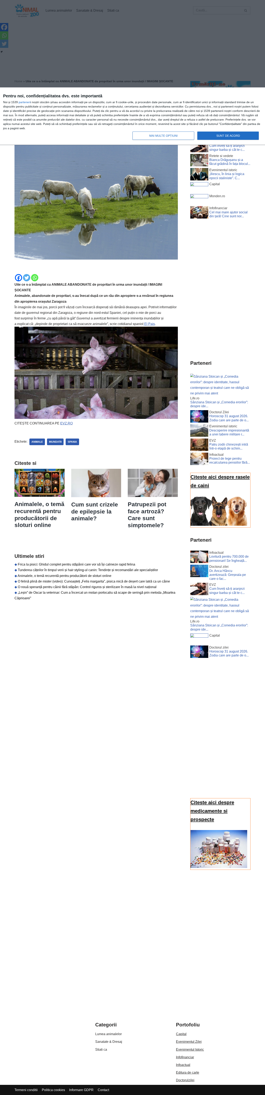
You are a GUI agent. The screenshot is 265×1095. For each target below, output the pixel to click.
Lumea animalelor (108, 1034)
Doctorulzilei (185, 1080)
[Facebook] (18, 277)
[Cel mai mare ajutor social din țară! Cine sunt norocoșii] (199, 213)
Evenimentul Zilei (189, 1041)
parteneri (24, 102)
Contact (103, 1090)
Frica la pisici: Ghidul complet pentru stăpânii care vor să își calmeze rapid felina (76, 564)
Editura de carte (187, 1072)
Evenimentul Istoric (190, 1049)
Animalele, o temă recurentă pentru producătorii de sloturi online (64, 576)
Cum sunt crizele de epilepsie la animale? (94, 511)
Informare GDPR (81, 1090)
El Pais (149, 324)
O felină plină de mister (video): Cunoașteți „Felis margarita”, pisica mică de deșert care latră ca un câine (94, 581)
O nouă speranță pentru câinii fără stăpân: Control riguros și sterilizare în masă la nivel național (87, 587)
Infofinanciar (185, 1057)
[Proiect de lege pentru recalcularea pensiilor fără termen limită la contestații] (199, 460)
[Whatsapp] (34, 277)
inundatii (55, 441)
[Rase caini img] (218, 524)
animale (37, 441)
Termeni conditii (26, 1090)
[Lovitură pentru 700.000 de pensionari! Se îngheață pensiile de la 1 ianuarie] (199, 558)
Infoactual (183, 1065)
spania (72, 441)
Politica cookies (53, 1090)
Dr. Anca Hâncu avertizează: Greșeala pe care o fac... (227, 574)
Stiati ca (101, 1049)
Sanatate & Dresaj (108, 1041)
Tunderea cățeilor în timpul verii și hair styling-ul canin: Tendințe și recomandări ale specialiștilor (88, 570)
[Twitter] (26, 277)
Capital (181, 1034)
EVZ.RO (66, 423)
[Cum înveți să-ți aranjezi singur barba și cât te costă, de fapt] (199, 147)
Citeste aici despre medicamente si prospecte (212, 811)
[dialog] (132, 116)
